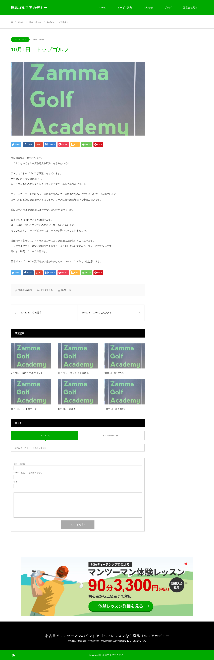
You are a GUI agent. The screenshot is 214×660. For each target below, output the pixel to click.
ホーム (102, 7)
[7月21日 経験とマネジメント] (31, 355)
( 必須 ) (19, 464)
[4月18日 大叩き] (78, 391)
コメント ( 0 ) (44, 435)
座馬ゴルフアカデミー (29, 8)
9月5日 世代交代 (114, 373)
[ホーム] (12, 16)
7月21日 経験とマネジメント (27, 373)
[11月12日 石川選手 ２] (31, 391)
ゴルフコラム (20, 39)
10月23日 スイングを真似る (73, 373)
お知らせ (148, 7)
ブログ (168, 7)
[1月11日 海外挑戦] (124, 391)
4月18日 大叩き (67, 409)
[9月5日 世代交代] (124, 355)
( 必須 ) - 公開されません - (28, 473)
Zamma (28, 290)
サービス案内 (125, 7)
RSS (13, 654)
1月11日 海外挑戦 (114, 409)
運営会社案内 (190, 7)
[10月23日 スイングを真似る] (78, 355)
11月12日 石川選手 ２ (24, 409)
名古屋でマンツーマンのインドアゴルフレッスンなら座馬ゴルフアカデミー (107, 636)
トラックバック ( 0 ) (111, 435)
